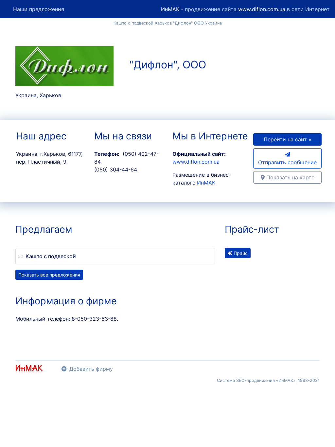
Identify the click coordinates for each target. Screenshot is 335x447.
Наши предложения (38, 9)
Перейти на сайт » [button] (287, 139)
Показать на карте (289, 177)
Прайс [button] (240, 253)
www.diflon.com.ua (261, 9)
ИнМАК (170, 9)
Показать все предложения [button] (49, 274)
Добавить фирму (91, 369)
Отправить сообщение (287, 162)
